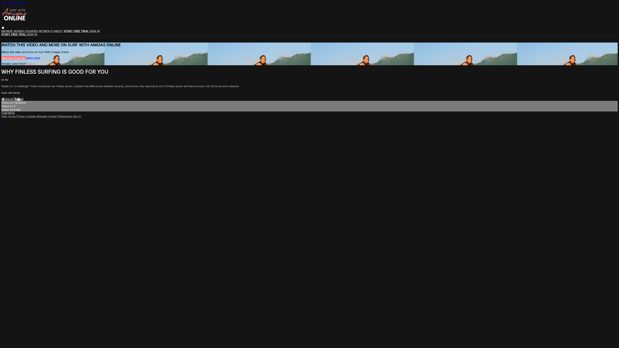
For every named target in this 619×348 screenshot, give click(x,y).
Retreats (46, 31)
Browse (7, 31)
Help (4, 116)
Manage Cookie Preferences (55, 116)
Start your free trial (13, 57)
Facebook (7, 99)
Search (19, 31)
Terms (12, 116)
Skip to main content (14, 3)
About (58, 31)
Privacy (21, 116)
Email (20, 99)
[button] (3, 28)
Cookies (31, 116)
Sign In (32, 34)
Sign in (94, 31)
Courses (31, 31)
